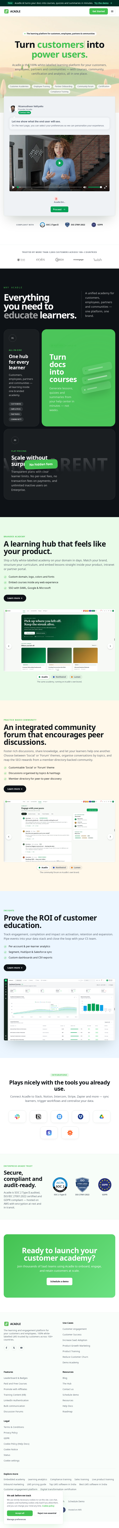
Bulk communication (14, 1405)
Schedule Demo (76, 1501)
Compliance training (60, 1479)
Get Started (99, 11)
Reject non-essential (47, 1513)
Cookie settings (12, 1460)
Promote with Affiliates (15, 1389)
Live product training (103, 1479)
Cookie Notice (11, 1449)
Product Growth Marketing (76, 1345)
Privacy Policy (11, 1432)
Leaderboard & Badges (16, 1377)
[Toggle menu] (112, 11)
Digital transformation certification (58, 1489)
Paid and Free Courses (15, 1383)
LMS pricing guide (36, 1484)
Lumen (77, 677)
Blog (65, 1377)
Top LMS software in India (62, 1484)
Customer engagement (75, 1328)
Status (7, 1454)
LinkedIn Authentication (16, 1400)
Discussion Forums (13, 1411)
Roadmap (68, 1411)
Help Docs (68, 1405)
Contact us (68, 1389)
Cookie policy (48, 1506)
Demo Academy (71, 1362)
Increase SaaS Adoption (75, 1340)
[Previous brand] (9, 646)
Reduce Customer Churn (75, 1356)
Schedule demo (71, 1394)
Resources (68, 1400)
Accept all (19, 1513)
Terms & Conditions (14, 1427)
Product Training (71, 1351)
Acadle (45, 677)
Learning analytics (37, 1479)
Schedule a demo (59, 1281)
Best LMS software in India (93, 1484)
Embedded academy (14, 1479)
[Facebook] (6, 1348)
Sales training (82, 1479)
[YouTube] (21, 1348)
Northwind (61, 677)
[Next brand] (110, 646)
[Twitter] (14, 1348)
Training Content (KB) (15, 1394)
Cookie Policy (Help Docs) (16, 1443)
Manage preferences (16, 1519)
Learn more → (14, 598)
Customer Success (72, 1334)
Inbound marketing (14, 1484)
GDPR (6, 1438)
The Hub (67, 1383)
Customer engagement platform (20, 1489)
